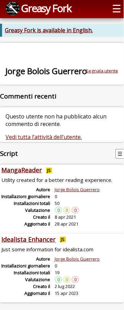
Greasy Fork (46, 8)
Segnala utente (102, 71)
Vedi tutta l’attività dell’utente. (43, 137)
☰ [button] (116, 8)
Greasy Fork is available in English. (49, 30)
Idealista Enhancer (28, 239)
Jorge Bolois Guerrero (77, 189)
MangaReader (21, 170)
